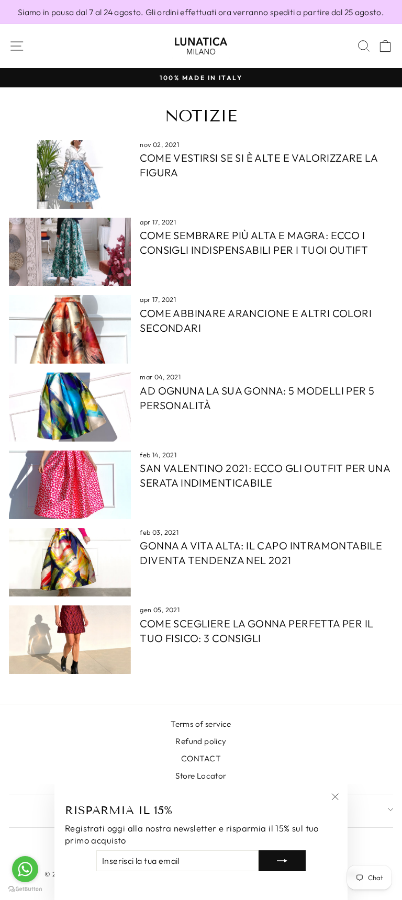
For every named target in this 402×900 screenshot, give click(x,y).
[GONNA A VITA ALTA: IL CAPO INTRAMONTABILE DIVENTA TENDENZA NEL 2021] (70, 562)
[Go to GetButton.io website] (25, 889)
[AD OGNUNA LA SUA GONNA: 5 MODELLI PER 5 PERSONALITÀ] (70, 407)
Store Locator (200, 776)
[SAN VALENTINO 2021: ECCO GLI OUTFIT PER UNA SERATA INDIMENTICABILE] (70, 485)
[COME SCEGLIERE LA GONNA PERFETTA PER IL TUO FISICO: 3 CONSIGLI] (70, 639)
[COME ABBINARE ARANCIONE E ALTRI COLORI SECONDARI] (70, 329)
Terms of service (201, 724)
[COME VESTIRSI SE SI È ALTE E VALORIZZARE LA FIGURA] (70, 174)
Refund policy (200, 741)
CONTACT (201, 758)
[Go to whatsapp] (25, 869)
